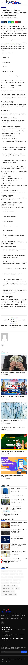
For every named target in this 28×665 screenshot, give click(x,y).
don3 (12, 491)
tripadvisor (13, 502)
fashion (3, 571)
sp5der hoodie (17, 579)
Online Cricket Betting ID (7, 579)
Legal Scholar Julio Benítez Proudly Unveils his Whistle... (19, 530)
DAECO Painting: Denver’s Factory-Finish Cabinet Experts (19, 545)
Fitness (21, 577)
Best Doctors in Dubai (14, 582)
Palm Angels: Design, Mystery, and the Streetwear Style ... (19, 489)
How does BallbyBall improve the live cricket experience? (14, 320)
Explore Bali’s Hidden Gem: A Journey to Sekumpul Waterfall (18, 500)
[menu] (1, 2)
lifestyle (13, 571)
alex (1, 399)
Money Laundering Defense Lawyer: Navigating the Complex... (13, 373)
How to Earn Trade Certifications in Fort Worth (12, 495)
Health (8, 571)
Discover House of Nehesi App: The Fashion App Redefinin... (19, 523)
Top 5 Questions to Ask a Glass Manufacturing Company (13, 421)
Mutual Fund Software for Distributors (9, 585)
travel (21, 574)
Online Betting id (5, 574)
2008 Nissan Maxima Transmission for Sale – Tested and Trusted (14, 326)
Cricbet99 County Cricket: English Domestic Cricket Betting (12, 452)
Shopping (11, 577)
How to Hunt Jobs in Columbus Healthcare (12, 638)
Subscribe (24, 652)
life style (17, 588)
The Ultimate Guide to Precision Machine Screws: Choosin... (13, 428)
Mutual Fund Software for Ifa (7, 588)
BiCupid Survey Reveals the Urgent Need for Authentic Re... (19, 559)
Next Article (13, 323)
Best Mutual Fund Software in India (9, 594)
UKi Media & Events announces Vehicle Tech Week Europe (18, 537)
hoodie (16, 577)
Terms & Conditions (5, 661)
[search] (26, 2)
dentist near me (5, 582)
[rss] (2, 622)
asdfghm (3, 342)
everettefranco (3, 430)
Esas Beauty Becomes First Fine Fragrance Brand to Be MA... (18, 552)
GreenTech (3, 423)
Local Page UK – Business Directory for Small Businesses (12, 397)
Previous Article (14, 318)
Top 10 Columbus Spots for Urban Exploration (13, 634)
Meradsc (2, 478)
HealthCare (4, 577)
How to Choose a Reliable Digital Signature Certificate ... (12, 476)
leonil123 (12, 511)
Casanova (2, 375)
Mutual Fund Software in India (8, 591)
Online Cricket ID (14, 574)
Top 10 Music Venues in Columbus (10, 514)
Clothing (19, 571)
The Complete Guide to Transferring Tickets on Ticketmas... (16, 508)
